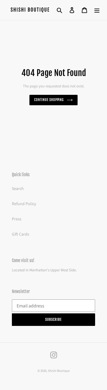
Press (16, 219)
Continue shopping (49, 100)
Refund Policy (24, 203)
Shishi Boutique (59, 371)
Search (18, 188)
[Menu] (97, 10)
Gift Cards (20, 234)
